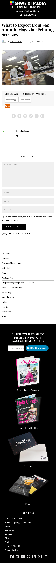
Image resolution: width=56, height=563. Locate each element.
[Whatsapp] (37, 116)
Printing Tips (8, 307)
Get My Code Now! (37, 348)
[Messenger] (19, 116)
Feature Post (8, 278)
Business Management (12, 263)
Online (4, 302)
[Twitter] (25, 116)
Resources (6, 312)
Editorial (6, 268)
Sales (4, 317)
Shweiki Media (22, 131)
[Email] (42, 116)
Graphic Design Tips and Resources (18, 283)
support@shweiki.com (28, 11)
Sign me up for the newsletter (18, 233)
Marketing (6, 293)
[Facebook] (14, 116)
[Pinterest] (31, 116)
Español (5, 273)
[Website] (17, 135)
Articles (39, 42)
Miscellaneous (8, 297)
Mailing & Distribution (12, 288)
